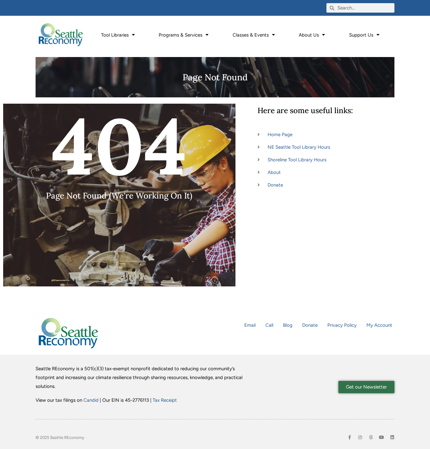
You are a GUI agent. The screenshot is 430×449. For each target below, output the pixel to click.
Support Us (361, 35)
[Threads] (371, 437)
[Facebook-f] (349, 437)
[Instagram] (360, 437)
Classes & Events (251, 35)
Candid (91, 400)
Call (269, 325)
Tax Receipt (165, 400)
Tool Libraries (115, 35)
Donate (310, 325)
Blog (287, 325)
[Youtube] (381, 437)
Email (250, 325)
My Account (379, 325)
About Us (309, 35)
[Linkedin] (392, 437)
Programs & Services (180, 35)
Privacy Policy (342, 325)
